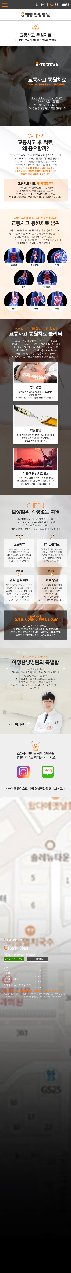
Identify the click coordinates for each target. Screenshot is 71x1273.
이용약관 (7, 991)
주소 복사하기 (37, 959)
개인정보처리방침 (19, 991)
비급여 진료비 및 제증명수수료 (55, 991)
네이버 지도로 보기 (14, 959)
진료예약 (39, 4)
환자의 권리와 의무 (34, 991)
